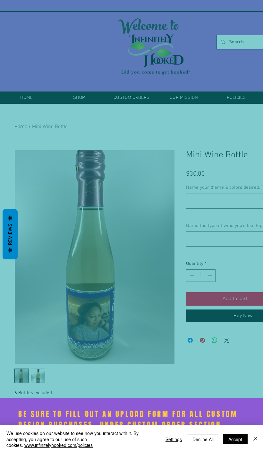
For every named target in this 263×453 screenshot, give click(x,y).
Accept (235, 439)
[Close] (255, 439)
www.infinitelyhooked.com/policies (58, 445)
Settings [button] (173, 439)
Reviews (10, 234)
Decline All (203, 439)
